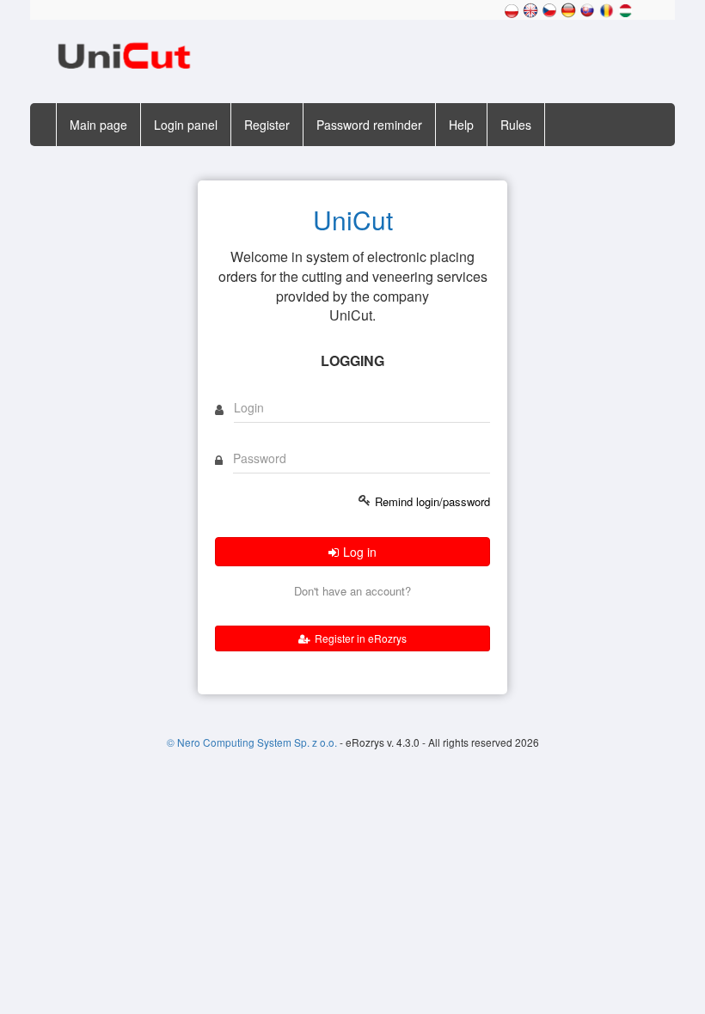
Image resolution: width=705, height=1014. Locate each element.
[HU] (625, 8)
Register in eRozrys (361, 638)
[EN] (530, 8)
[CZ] (549, 8)
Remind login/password (432, 502)
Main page (98, 124)
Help (461, 124)
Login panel (186, 124)
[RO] (606, 8)
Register (267, 124)
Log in (360, 551)
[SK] (587, 8)
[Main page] (123, 54)
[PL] (511, 8)
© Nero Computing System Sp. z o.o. (253, 742)
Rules (515, 124)
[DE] (568, 8)
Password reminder (369, 124)
